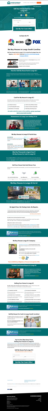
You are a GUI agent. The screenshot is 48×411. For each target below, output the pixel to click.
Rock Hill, (10, 398)
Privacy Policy (39, 399)
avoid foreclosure (21, 344)
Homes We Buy (32, 2)
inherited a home (10, 227)
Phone (29, 22)
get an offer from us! (14, 148)
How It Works (25, 2)
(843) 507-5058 (38, 6)
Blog (40, 401)
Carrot (18, 408)
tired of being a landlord (16, 225)
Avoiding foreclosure (33, 224)
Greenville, (13, 398)
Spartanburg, (8, 399)
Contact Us (40, 398)
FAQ (40, 397)
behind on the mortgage (19, 146)
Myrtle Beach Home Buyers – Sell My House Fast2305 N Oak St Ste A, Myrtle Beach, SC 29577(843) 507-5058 (30, 381)
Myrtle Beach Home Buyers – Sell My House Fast (13, 343)
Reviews (28, 2)
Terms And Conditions (38, 400)
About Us (35, 2)
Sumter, (11, 399)
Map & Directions (8, 403)
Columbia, (8, 398)
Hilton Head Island (14, 399)
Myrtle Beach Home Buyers (23, 244)
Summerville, (16, 398)
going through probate (28, 225)
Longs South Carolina (32, 343)
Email (18, 22)
